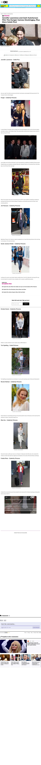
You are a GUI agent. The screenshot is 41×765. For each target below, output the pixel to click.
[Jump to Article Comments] (4, 55)
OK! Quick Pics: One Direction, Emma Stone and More (14, 289)
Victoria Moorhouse (14, 51)
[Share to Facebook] (10, 55)
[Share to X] (17, 55)
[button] (2, 2)
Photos (5, 13)
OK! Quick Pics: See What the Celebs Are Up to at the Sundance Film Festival (19, 286)
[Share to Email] (33, 55)
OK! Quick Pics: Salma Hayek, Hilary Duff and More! (13, 292)
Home (2, 13)
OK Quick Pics (10, 13)
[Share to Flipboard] (24, 55)
